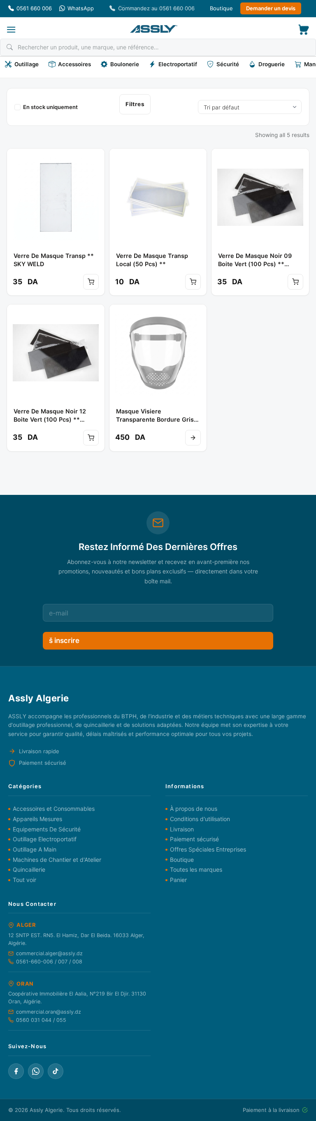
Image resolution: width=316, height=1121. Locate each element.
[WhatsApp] (36, 1071)
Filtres (134, 104)
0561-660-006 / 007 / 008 (49, 962)
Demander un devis (270, 8)
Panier (178, 879)
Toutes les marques (196, 869)
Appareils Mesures (37, 818)
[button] (11, 29)
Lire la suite (193, 438)
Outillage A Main (34, 849)
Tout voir (24, 879)
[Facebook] (16, 1071)
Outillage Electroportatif (45, 839)
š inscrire (64, 640)
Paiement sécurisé (194, 839)
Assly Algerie (46, 1110)
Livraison (182, 829)
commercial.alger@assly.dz (49, 953)
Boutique (221, 8)
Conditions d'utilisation (200, 818)
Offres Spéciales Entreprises (208, 849)
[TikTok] (55, 1071)
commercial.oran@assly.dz (48, 1012)
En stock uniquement (50, 107)
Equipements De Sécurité (47, 829)
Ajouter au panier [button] (91, 282)
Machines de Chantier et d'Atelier (57, 859)
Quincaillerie (29, 869)
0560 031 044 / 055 (41, 1020)
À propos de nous (193, 808)
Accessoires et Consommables (54, 808)
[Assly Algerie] (153, 29)
